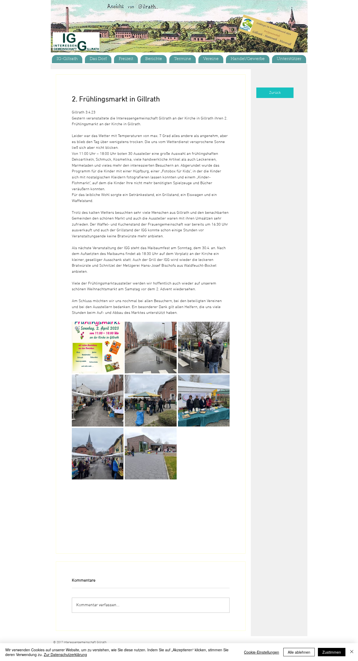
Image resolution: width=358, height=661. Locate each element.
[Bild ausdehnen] (97, 347)
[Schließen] (352, 652)
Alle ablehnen (299, 652)
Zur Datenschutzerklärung (65, 654)
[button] (98, 59)
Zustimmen (331, 652)
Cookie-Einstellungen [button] (261, 652)
